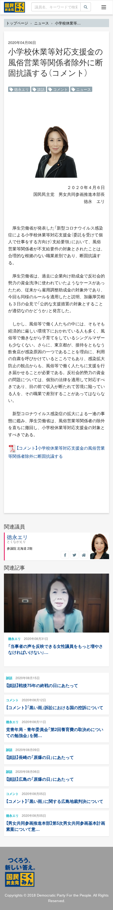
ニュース (41, 23)
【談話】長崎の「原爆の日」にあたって (40, 757)
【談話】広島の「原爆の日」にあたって (40, 779)
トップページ (17, 23)
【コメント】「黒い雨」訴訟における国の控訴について (54, 707)
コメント (60, 89)
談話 (40, 89)
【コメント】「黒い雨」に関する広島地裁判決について (54, 801)
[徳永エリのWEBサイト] (84, 554)
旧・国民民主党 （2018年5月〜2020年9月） (14, 7)
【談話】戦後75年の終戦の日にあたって (42, 685)
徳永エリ (21, 89)
